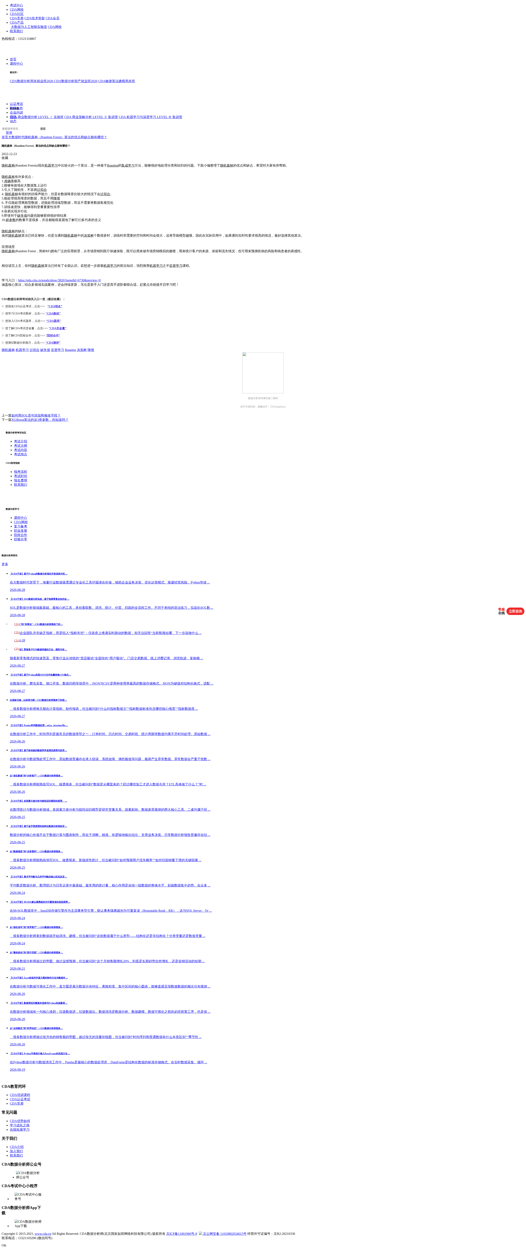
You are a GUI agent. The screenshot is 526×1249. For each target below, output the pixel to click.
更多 (5, 564)
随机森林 (8, 165)
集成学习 (128, 165)
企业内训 (16, 112)
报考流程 (20, 471)
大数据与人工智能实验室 (29, 27)
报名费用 (20, 480)
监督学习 (175, 265)
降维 (56, 198)
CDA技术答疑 (34, 18)
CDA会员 (52, 18)
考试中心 (16, 5)
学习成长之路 (20, 1125)
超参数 (11, 220)
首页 (13, 59)
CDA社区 (17, 14)
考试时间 (20, 476)
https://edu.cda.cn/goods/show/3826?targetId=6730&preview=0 (59, 280)
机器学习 (51, 165)
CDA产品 (17, 22)
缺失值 (22, 215)
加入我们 (16, 1151)
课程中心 (16, 64)
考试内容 (20, 450)
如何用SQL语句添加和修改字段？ (36, 415)
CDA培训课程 (20, 1095)
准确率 (9, 181)
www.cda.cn (43, 1233)
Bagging (112, 165)
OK (4, 1245)
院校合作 (16, 108)
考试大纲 (20, 445)
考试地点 (20, 454)
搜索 (43, 128)
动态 (13, 121)
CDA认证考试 (20, 1099)
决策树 (89, 235)
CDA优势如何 (20, 1121)
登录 (9, 133)
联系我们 (16, 31)
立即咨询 (515, 611)
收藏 (5, 158)
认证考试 (16, 104)
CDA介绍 (17, 1147)
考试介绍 (20, 441)
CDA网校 (17, 9)
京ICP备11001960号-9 (181, 1233)
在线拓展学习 (20, 1129)
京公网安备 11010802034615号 (224, 1233)
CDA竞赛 (17, 18)
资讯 (13, 117)
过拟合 (42, 189)
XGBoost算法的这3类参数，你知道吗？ (40, 419)
